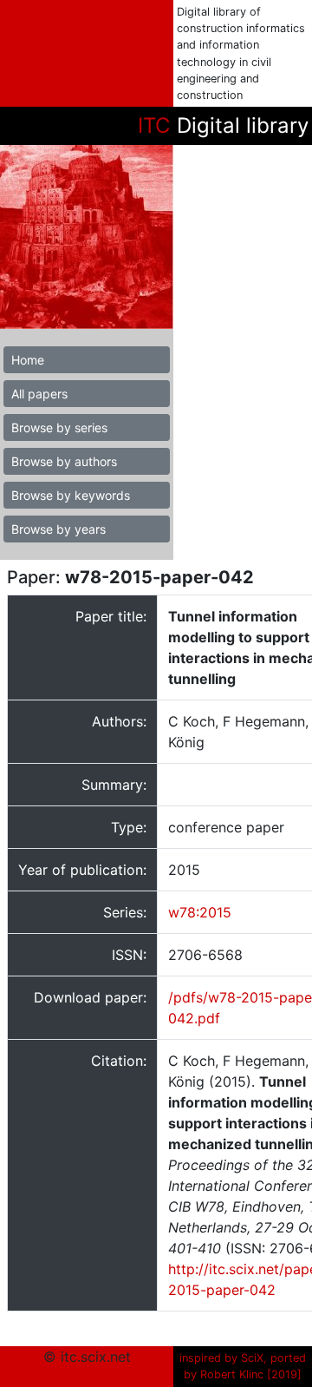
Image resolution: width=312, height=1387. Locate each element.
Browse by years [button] (58, 529)
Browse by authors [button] (64, 461)
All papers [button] (39, 393)
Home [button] (27, 359)
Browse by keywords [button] (70, 495)
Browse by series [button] (59, 427)
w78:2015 (199, 912)
